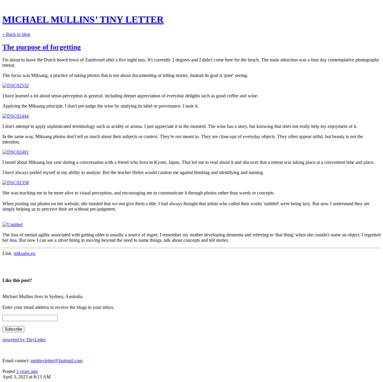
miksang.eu (24, 253)
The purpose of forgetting (41, 47)
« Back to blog (16, 34)
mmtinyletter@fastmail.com (57, 360)
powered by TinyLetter (24, 339)
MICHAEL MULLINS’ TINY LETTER (83, 19)
